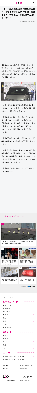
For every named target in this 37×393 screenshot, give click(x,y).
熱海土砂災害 (7, 327)
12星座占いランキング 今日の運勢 (13, 356)
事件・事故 (6, 311)
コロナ (5, 324)
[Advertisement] (18, 42)
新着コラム (6, 335)
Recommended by (23, 286)
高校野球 (5, 338)
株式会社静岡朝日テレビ (14, 380)
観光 (4, 345)
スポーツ (5, 315)
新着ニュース (7, 305)
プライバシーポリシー (26, 365)
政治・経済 (6, 308)
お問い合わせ (23, 368)
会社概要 (5, 365)
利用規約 (5, 368)
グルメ (5, 342)
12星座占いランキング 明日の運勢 (13, 359)
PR (4, 348)
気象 (4, 318)
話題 (4, 321)
